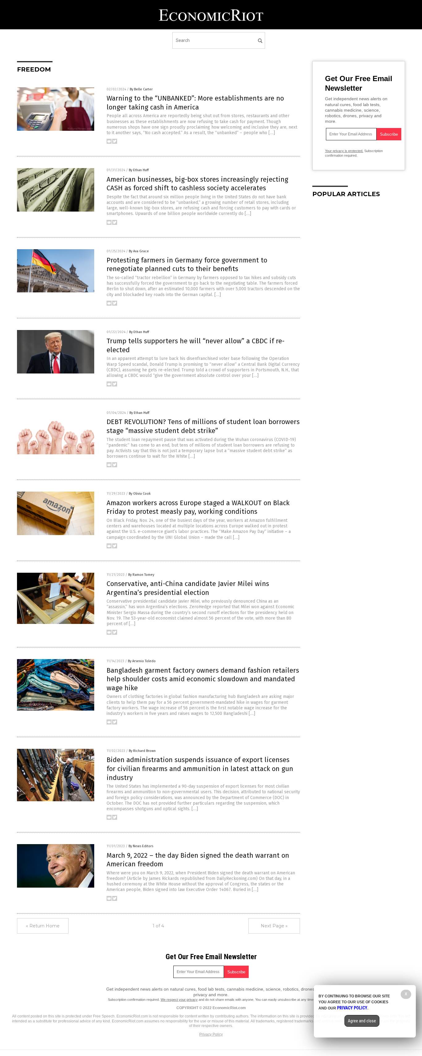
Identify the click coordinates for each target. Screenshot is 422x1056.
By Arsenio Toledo (142, 661)
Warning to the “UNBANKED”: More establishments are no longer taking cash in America (195, 102)
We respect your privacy (179, 999)
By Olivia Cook (140, 494)
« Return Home (43, 926)
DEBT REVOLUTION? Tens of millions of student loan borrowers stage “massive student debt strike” (203, 426)
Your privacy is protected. (344, 151)
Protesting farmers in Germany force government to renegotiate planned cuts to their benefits (187, 264)
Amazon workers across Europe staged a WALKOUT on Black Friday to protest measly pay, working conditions (198, 507)
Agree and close (362, 1020)
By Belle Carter (141, 89)
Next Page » (274, 926)
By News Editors (141, 846)
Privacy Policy (211, 1034)
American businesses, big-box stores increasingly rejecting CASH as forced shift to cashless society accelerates (197, 183)
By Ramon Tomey (141, 575)
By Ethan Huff (139, 170)
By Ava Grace (139, 251)
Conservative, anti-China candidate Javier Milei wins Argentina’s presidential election (188, 588)
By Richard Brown (142, 751)
